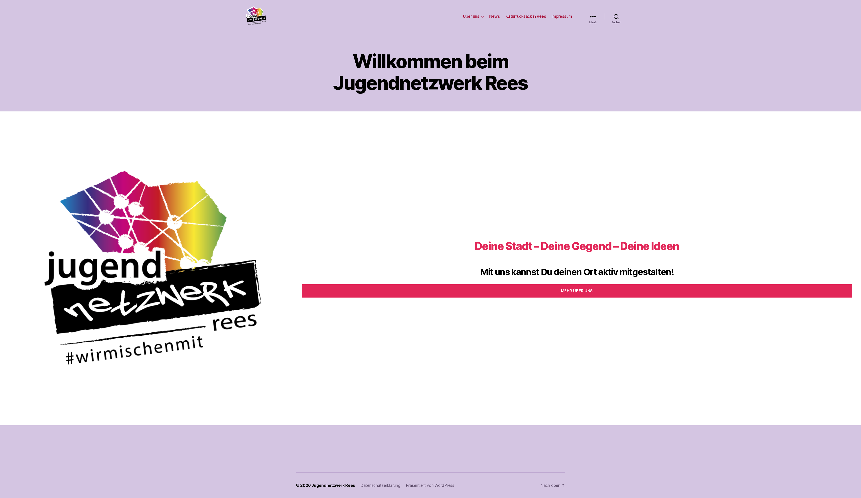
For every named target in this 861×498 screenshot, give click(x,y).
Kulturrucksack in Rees (525, 16)
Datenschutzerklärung (380, 485)
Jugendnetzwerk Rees (333, 485)
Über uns (471, 16)
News (494, 16)
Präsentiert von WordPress (430, 485)
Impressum (562, 16)
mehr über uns (577, 291)
